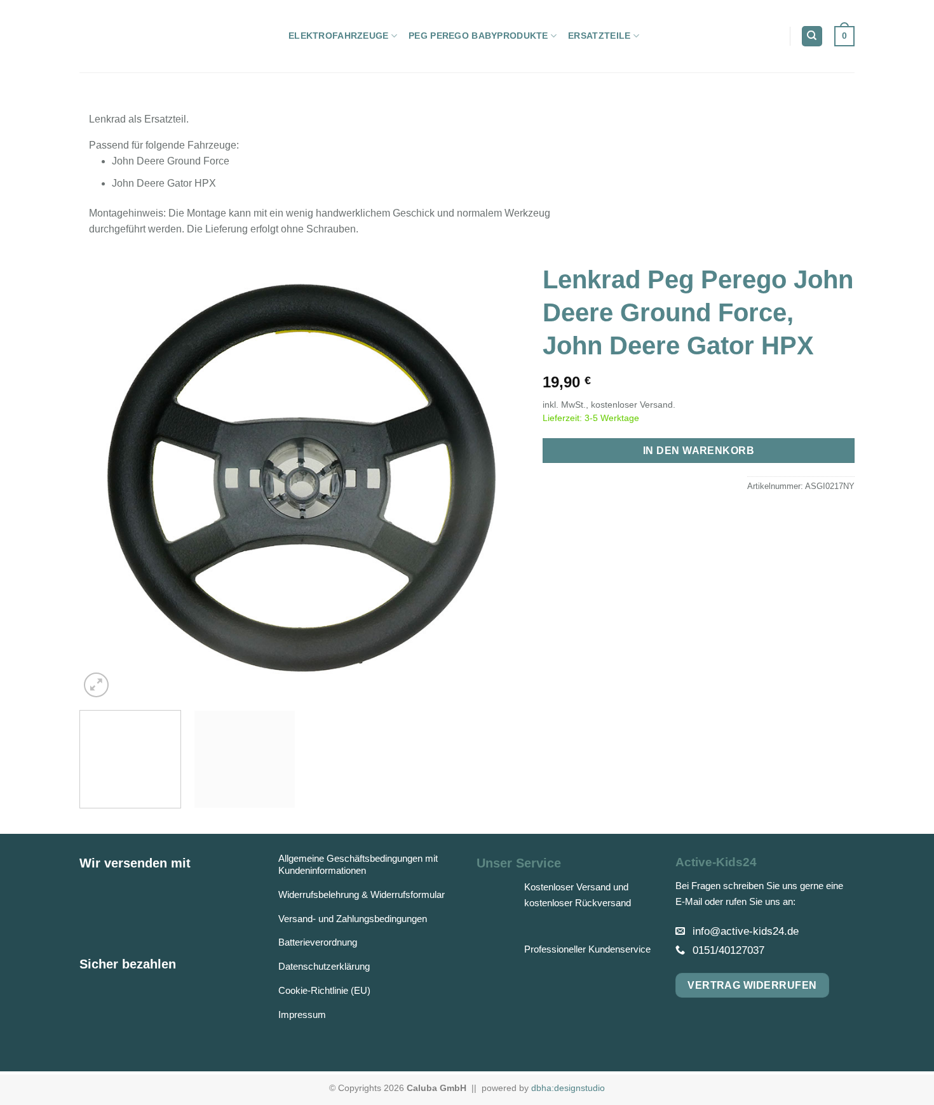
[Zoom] (96, 685)
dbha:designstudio (568, 1088)
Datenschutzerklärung (324, 966)
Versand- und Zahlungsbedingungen (352, 918)
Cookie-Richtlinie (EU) (324, 990)
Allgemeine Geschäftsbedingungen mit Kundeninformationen (358, 864)
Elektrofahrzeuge (338, 35)
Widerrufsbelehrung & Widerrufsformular (361, 894)
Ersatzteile (599, 35)
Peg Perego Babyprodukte (478, 35)
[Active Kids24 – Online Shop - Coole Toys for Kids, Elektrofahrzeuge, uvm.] (174, 36)
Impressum (302, 1014)
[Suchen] (812, 36)
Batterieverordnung (317, 942)
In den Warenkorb (698, 450)
